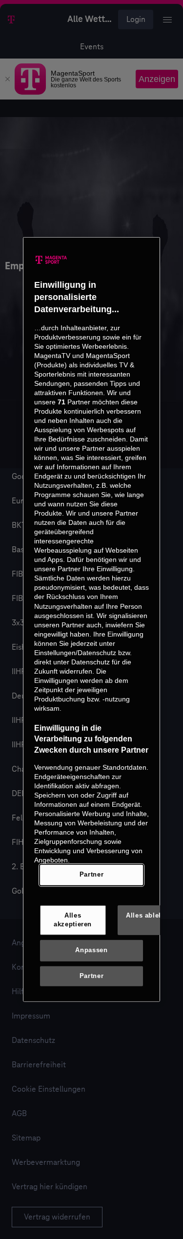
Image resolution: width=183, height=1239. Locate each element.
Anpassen (91, 950)
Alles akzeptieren (73, 920)
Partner (91, 874)
